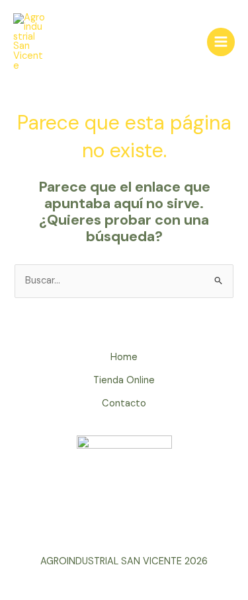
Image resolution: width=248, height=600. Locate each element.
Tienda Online (124, 380)
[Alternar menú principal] (221, 42)
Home (124, 357)
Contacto (124, 403)
